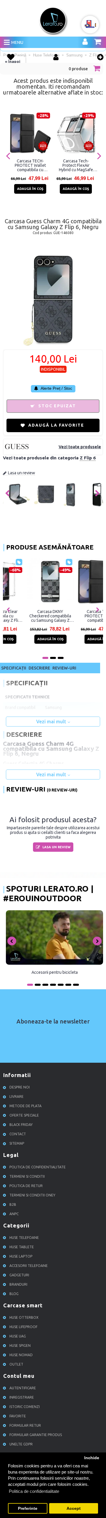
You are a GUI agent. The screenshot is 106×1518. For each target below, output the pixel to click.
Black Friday (21, 1125)
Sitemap (16, 1143)
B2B (12, 1204)
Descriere (39, 668)
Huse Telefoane (24, 1237)
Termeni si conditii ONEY (32, 1195)
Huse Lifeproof (23, 1327)
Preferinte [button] (27, 1508)
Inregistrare (21, 1397)
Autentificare (22, 1388)
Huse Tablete (21, 1247)
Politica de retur (26, 1186)
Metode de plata (25, 1106)
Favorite (17, 1416)
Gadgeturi (19, 1275)
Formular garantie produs (35, 1435)
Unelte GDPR (21, 1444)
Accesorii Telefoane (28, 1266)
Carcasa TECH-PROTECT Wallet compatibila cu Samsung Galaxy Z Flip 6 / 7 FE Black (30, 165)
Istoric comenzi (24, 1407)
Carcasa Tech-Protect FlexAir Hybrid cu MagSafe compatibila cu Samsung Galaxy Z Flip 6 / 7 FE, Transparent (76, 165)
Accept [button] (74, 1508)
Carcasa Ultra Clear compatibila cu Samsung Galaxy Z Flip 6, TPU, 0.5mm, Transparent (28, 616)
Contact (17, 1134)
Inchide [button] (91, 1458)
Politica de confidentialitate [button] (34, 1491)
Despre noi (19, 1087)
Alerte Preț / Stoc (56, 388)
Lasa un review (21, 472)
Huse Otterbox (24, 1317)
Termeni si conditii (27, 1176)
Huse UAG (17, 1336)
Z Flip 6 (88, 457)
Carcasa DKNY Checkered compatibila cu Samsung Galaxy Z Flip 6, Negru (78, 616)
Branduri (18, 1284)
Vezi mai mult (51, 721)
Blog (14, 1294)
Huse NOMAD (21, 1355)
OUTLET (16, 1364)
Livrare (16, 1096)
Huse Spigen (20, 1345)
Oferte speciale (24, 1115)
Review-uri (64, 668)
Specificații (13, 668)
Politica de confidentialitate (37, 1167)
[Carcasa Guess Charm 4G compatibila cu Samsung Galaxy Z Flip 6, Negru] (16, 506)
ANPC (14, 1214)
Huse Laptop (20, 1256)
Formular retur (25, 1425)
